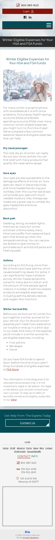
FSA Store (12, 369)
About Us (21, 448)
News (35, 448)
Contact (48, 448)
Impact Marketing (31, 537)
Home (5, 448)
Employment (20, 451)
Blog (42, 448)
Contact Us (27, 423)
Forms (29, 448)
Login (26, 11)
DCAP (12, 448)
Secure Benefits (34, 451)
